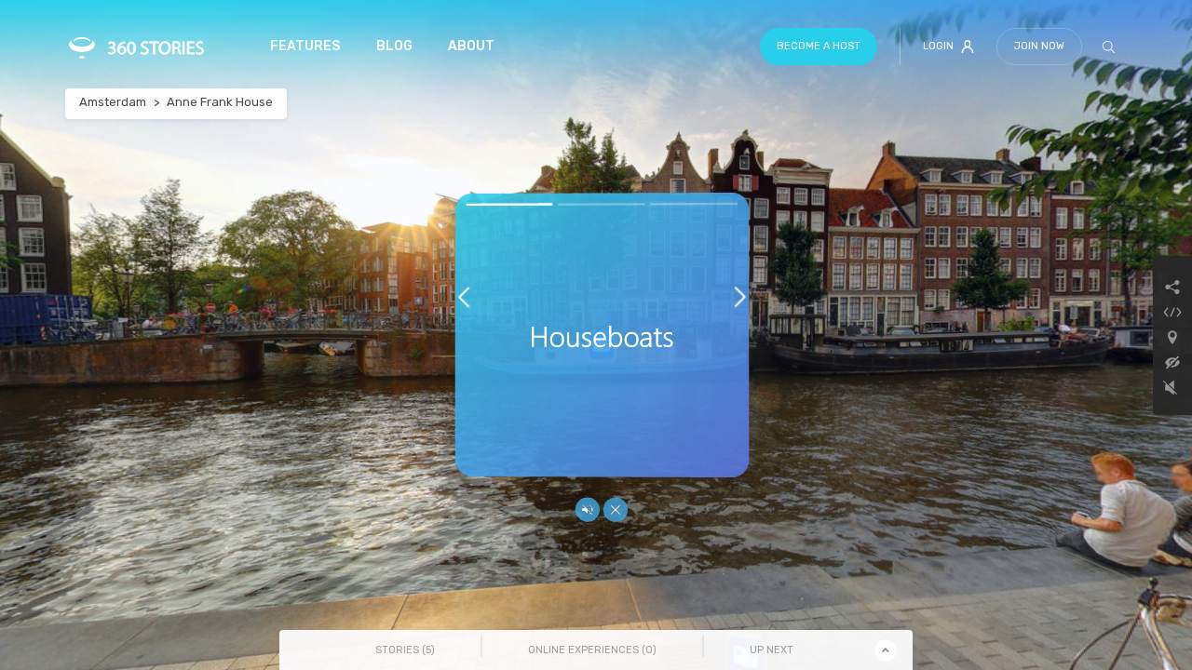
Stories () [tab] (405, 650)
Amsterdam (112, 102)
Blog (394, 46)
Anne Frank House (220, 102)
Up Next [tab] (771, 650)
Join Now (1039, 46)
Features (305, 46)
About (471, 46)
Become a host (818, 46)
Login (938, 46)
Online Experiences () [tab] (592, 650)
